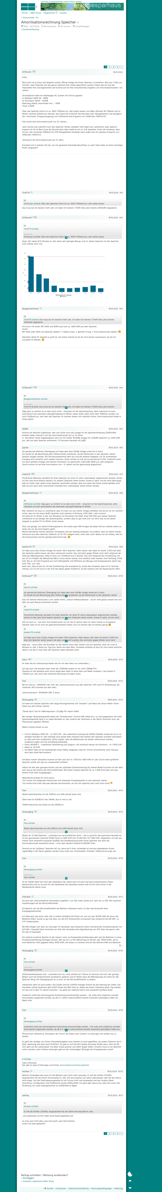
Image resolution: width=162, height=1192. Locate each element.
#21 (120, 1095)
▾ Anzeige (26, 1059)
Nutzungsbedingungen (102, 1188)
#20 (120, 1071)
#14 (120, 790)
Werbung (119, 1188)
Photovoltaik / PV (31, 17)
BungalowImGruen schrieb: (36, 399)
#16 (120, 858)
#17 (120, 897)
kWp (61, 711)
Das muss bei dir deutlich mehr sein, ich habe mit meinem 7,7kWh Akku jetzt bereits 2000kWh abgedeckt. (69, 321)
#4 (121, 387)
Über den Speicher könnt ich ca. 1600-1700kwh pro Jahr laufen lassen (64, 204)
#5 (121, 429)
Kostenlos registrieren (32, 1181)
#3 (121, 308)
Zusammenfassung (30, 29)
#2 (121, 217)
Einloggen (28, 1178)
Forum (25, 13)
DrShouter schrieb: (32, 203)
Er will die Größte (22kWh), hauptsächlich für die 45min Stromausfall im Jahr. (59, 1109)
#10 (120, 576)
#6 (121, 447)
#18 (120, 950)
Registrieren (49, 13)
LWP (83, 440)
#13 (120, 699)
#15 (120, 812)
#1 (121, 192)
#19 (120, 1010)
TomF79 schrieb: (31, 229)
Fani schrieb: (29, 823)
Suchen (63, 13)
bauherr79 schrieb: (32, 632)
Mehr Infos (48, 1181)
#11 (120, 659)
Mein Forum (36, 13)
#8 (121, 493)
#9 (121, 547)
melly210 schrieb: (31, 609)
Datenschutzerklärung (79, 1188)
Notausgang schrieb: (33, 869)
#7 (121, 474)
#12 (120, 681)
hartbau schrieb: (31, 1106)
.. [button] (66, 238)
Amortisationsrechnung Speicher (74, 1065)
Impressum (61, 1188)
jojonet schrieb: (31, 587)
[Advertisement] (72, 48)
